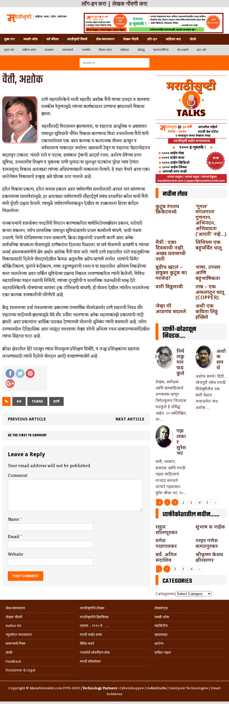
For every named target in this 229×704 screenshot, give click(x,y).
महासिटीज (161, 626)
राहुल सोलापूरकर (166, 529)
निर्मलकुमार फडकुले (180, 362)
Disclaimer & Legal (20, 670)
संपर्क (193, 39)
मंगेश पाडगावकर (166, 543)
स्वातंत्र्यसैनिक (161, 50)
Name (14, 520)
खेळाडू (141, 50)
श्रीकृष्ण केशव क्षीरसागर (209, 557)
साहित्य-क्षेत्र (29, 50)
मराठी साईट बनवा (91, 634)
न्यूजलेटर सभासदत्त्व (19, 634)
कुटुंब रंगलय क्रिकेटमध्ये (167, 209)
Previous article (27, 419)
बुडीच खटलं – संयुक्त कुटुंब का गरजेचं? (171, 272)
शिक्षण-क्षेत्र (105, 50)
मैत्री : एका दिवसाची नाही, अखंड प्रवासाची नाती (171, 250)
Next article (130, 419)
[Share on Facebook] (10, 373)
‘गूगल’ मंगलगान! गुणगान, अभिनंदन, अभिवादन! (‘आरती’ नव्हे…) (210, 220)
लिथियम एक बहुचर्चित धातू (208, 245)
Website (15, 554)
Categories (165, 593)
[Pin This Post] (30, 373)
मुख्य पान (9, 39)
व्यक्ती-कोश (30, 39)
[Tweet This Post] (20, 373)
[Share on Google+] (10, 383)
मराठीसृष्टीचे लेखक (92, 608)
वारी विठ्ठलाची (169, 286)
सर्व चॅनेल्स (52, 39)
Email (14, 537)
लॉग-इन (152, 39)
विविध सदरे (87, 643)
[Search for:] (114, 62)
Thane (37, 401)
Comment (17, 476)
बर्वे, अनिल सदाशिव (166, 557)
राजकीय (86, 50)
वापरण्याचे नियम (15, 643)
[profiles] (36, 17)
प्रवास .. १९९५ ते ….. (94, 626)
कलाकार (49, 50)
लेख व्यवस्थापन (105, 39)
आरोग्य (158, 643)
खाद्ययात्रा (161, 634)
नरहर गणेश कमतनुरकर (206, 543)
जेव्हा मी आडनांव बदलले (171, 308)
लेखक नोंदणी (131, 39)
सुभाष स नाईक (210, 526)
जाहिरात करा (173, 39)
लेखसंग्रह (161, 608)
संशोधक (124, 50)
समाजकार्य (67, 50)
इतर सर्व (201, 50)
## (19, 401)
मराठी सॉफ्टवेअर (90, 661)
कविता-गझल (162, 652)
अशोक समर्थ (221, 359)
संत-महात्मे (183, 50)
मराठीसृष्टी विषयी (77, 39)
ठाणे (56, 401)
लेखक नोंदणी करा (129, 3)
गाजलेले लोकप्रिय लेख (94, 652)
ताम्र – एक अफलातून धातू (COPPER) (209, 292)
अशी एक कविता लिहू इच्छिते (206, 311)
